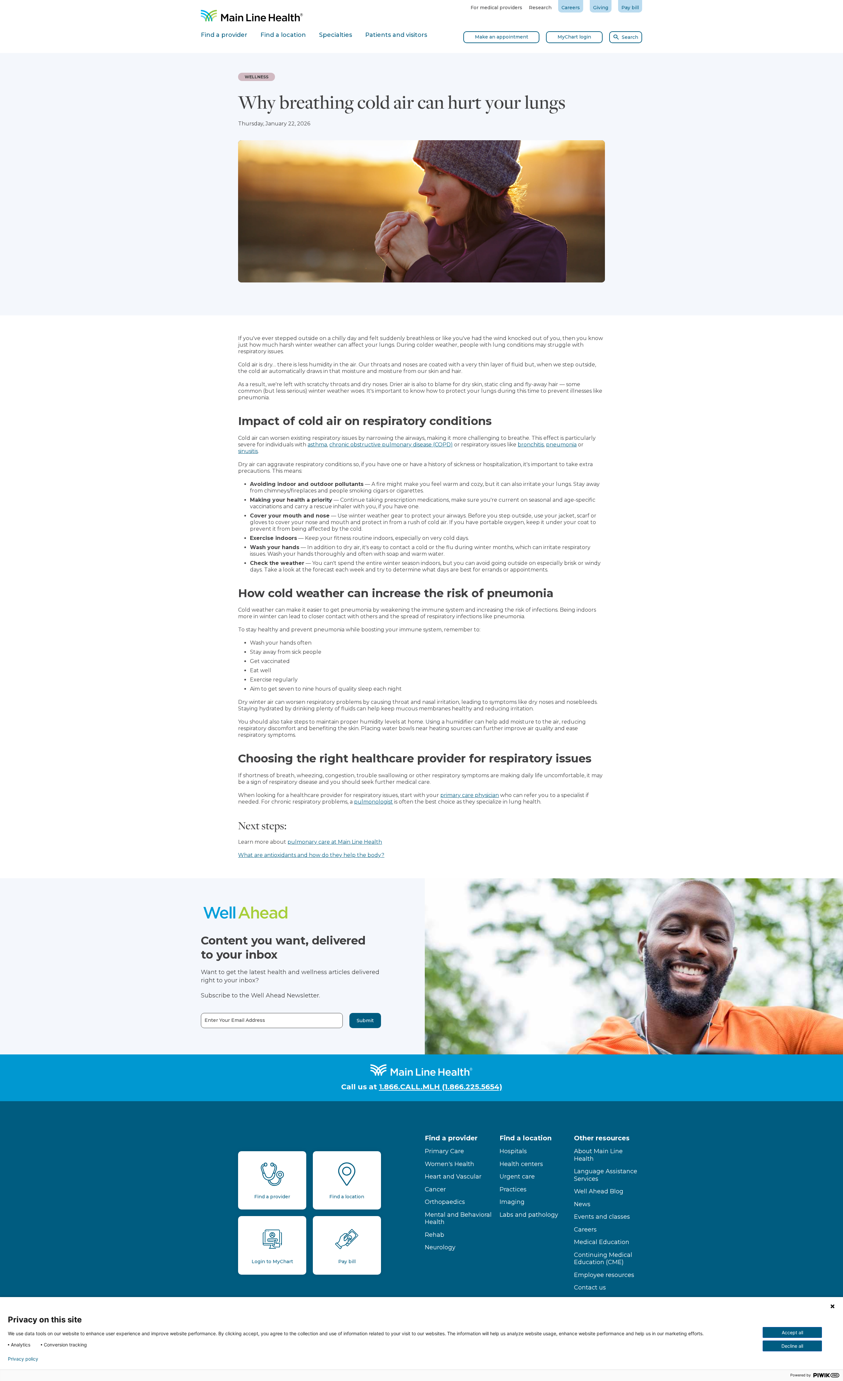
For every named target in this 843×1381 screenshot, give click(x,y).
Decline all (792, 1346)
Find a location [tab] (283, 35)
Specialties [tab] (335, 35)
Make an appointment (501, 37)
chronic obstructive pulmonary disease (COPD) (391, 444)
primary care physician (469, 795)
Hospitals (513, 1151)
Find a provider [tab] (224, 35)
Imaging (512, 1202)
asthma (317, 444)
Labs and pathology (529, 1214)
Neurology (440, 1247)
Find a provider (451, 1138)
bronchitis (531, 444)
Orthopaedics (445, 1202)
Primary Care (444, 1151)
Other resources (602, 1138)
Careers (570, 8)
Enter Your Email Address (234, 1020)
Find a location (526, 1138)
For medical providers (496, 8)
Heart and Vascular (453, 1176)
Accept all (792, 1332)
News (582, 1204)
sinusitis (248, 451)
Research (540, 8)
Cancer (435, 1189)
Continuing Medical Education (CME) (603, 1258)
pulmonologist (373, 802)
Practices (513, 1189)
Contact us (590, 1287)
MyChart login (574, 37)
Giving (600, 8)
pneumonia (561, 444)
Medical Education (601, 1242)
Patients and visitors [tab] (396, 35)
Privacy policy (23, 1359)
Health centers (521, 1164)
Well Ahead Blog (598, 1191)
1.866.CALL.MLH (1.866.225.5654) (440, 1086)
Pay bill (630, 8)
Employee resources (604, 1275)
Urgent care (517, 1176)
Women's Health (449, 1164)
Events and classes (602, 1216)
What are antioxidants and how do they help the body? (311, 855)
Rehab (434, 1234)
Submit (365, 1020)
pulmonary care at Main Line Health (334, 842)
